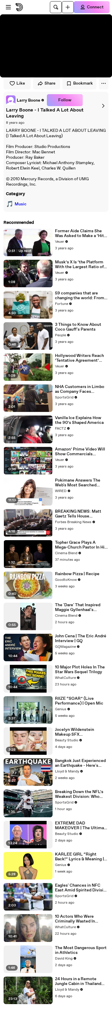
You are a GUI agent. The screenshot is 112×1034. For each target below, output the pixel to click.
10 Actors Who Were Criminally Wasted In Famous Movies (75, 919)
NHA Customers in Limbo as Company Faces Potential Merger (79, 389)
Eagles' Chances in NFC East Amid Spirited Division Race (81, 888)
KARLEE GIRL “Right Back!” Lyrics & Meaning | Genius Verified (79, 857)
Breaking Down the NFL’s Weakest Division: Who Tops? (79, 794)
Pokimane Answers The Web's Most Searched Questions (77, 483)
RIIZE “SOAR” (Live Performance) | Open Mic (79, 701)
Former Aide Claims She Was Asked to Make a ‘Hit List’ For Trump (79, 233)
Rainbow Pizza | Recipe (77, 574)
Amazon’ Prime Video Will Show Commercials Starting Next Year (80, 451)
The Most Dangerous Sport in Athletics (81, 950)
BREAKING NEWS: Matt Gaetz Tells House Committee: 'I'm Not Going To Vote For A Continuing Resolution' (81, 514)
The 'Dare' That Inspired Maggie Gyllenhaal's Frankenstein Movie (77, 607)
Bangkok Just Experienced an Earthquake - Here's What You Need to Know (80, 763)
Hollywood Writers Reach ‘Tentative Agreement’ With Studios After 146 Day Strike (81, 358)
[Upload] (68, 7)
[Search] (56, 7)
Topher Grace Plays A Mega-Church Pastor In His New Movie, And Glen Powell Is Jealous (81, 545)
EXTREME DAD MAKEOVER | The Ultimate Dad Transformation (81, 825)
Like (20, 83)
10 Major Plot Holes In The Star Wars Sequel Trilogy (80, 669)
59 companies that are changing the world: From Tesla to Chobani (79, 295)
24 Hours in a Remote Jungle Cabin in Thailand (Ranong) (78, 981)
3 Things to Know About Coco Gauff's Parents (78, 327)
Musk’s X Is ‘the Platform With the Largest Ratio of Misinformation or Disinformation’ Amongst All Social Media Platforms (80, 264)
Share (50, 83)
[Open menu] (8, 7)
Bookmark (83, 83)
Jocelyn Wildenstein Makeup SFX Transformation (74, 732)
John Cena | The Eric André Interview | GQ (80, 638)
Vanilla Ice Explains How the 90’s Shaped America (79, 420)
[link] (25, 100)
